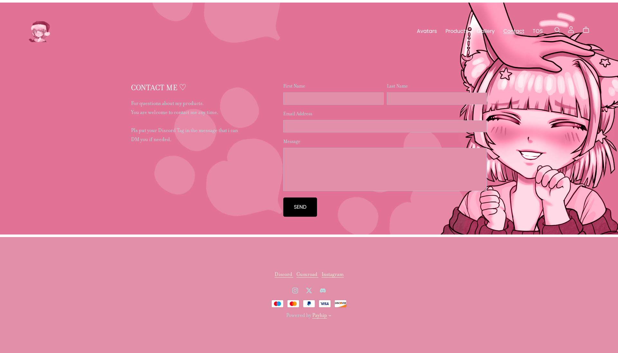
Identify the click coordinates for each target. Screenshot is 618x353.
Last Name (397, 86)
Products (456, 30)
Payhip (319, 315)
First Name (294, 86)
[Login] (571, 29)
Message (291, 141)
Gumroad (307, 274)
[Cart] (588, 30)
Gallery (486, 30)
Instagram (333, 274)
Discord (284, 274)
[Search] (557, 30)
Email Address (297, 113)
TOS (538, 30)
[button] (330, 316)
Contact (513, 30)
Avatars (427, 30)
